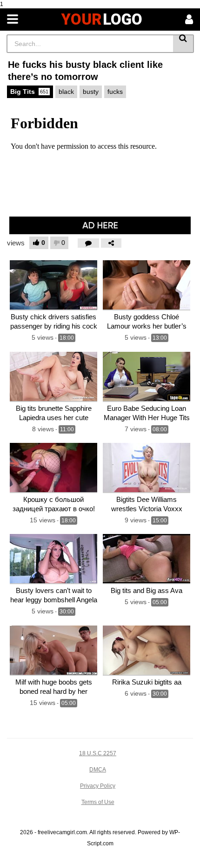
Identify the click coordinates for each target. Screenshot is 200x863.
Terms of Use (97, 802)
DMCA (97, 769)
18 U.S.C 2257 (97, 753)
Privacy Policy (97, 786)
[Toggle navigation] (12, 19)
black (66, 91)
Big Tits (29, 91)
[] (183, 43)
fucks (115, 91)
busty (91, 91)
